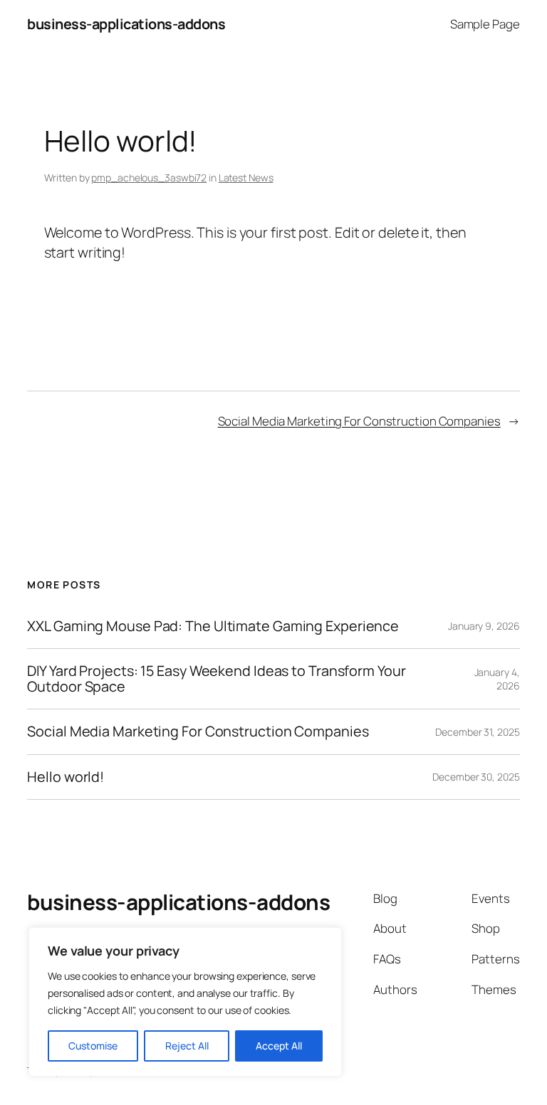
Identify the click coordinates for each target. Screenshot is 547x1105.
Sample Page (485, 24)
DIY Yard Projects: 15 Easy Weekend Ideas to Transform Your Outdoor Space (216, 678)
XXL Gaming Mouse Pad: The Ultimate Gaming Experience (213, 626)
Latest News (246, 177)
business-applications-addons (126, 23)
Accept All (279, 1045)
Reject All (187, 1045)
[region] (185, 1002)
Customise (93, 1045)
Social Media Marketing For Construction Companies (359, 421)
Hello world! (65, 777)
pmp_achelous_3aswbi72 (149, 177)
